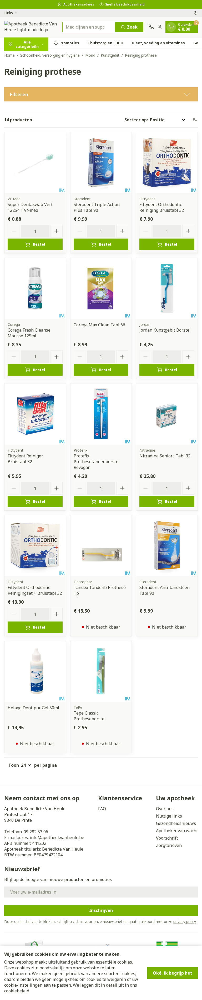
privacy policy (184, 921)
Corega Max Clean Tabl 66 (99, 325)
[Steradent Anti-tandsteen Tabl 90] (167, 545)
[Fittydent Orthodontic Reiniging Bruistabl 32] (167, 162)
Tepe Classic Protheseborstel (90, 716)
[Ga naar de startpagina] (30, 27)
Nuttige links (169, 816)
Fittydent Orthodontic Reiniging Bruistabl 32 (161, 207)
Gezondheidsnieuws (176, 823)
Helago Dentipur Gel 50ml (33, 708)
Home (9, 55)
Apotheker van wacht (177, 831)
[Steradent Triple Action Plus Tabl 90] (101, 162)
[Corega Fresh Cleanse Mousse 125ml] (35, 288)
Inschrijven (101, 910)
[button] (101, 94)
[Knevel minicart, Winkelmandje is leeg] (171, 27)
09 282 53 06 (36, 832)
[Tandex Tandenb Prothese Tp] (101, 545)
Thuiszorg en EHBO (105, 42)
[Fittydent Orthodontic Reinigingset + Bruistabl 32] (35, 545)
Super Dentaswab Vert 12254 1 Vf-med (30, 207)
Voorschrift (167, 838)
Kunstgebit (110, 55)
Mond (90, 55)
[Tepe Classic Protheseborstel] (101, 671)
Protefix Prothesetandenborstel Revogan (97, 461)
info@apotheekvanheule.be (57, 837)
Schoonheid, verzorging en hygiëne (50, 55)
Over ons (165, 809)
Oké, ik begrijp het (172, 973)
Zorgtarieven (169, 845)
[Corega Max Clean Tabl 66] (101, 288)
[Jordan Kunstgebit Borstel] (167, 288)
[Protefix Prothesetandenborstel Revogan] (101, 414)
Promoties (69, 42)
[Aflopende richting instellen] (194, 119)
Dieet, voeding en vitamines (158, 42)
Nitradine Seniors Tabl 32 (164, 456)
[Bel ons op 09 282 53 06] (151, 27)
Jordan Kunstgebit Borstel (165, 330)
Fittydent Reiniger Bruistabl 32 (25, 458)
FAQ (102, 809)
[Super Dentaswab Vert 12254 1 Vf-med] (35, 162)
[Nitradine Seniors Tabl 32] (167, 414)
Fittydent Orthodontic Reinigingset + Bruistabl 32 (35, 590)
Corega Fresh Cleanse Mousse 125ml (29, 333)
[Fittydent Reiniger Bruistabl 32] (35, 414)
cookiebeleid (16, 991)
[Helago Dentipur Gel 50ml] (35, 671)
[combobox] (88, 27)
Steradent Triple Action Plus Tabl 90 (97, 207)
